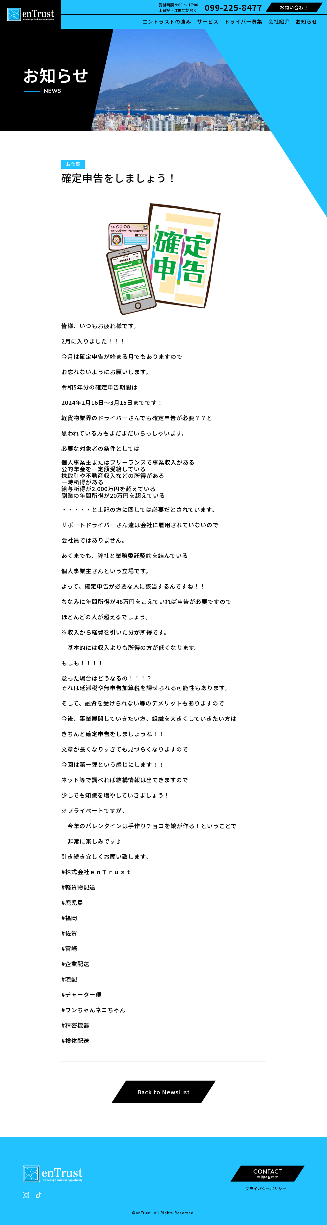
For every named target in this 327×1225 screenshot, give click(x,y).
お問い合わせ (294, 7)
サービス (208, 21)
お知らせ (306, 21)
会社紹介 (279, 21)
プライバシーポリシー (266, 1188)
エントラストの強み (166, 21)
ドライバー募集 (243, 21)
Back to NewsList (163, 1092)
